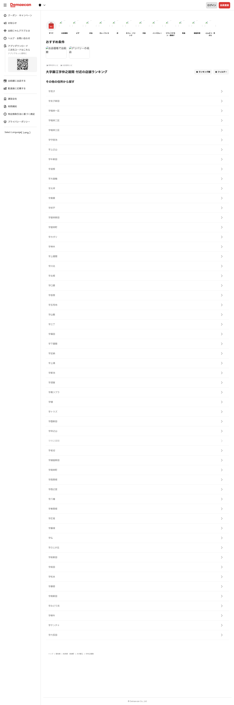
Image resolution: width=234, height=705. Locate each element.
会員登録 (224, 5)
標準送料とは (53, 65)
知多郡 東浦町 (68, 653)
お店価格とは (67, 65)
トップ (50, 653)
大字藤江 (80, 653)
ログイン (211, 5)
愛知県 (58, 653)
